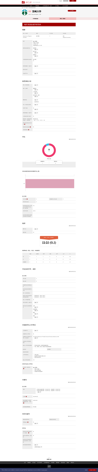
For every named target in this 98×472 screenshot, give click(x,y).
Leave (86, 469)
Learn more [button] (44, 470)
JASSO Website (37, 446)
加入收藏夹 (72, 10)
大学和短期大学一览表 (47, 5)
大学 (24, 7)
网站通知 (57, 462)
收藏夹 (73, 0)
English (60, 0)
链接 (35, 49)
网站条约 (72, 462)
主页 (31, 5)
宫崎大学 (27, 7)
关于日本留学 (65, 5)
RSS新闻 (52, 462)
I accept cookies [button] (92, 469)
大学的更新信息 (46, 462)
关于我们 (57, 5)
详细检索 (37, 5)
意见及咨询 (63, 462)
